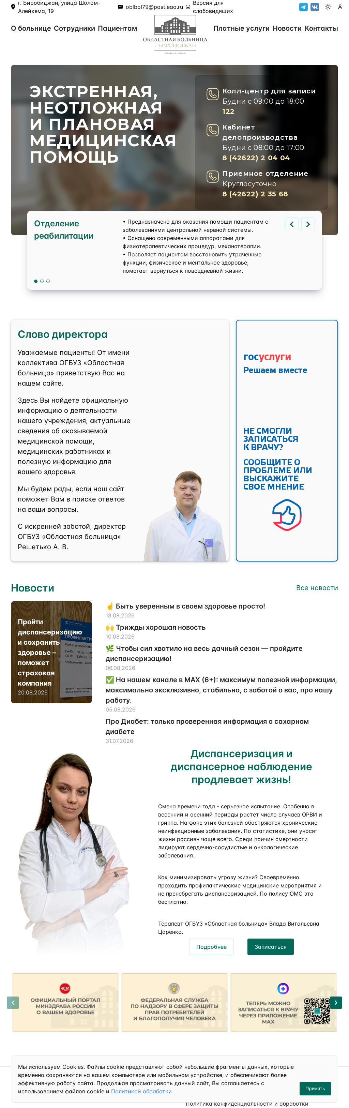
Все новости (317, 588)
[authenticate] (340, 7)
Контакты (321, 28)
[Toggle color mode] (328, 7)
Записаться (271, 946)
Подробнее (211, 946)
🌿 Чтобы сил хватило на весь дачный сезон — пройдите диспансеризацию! (204, 653)
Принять (315, 1088)
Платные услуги (241, 28)
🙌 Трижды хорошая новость (156, 627)
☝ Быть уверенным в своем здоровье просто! (185, 606)
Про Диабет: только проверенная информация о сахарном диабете (207, 726)
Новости (287, 28)
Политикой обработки (141, 1091)
